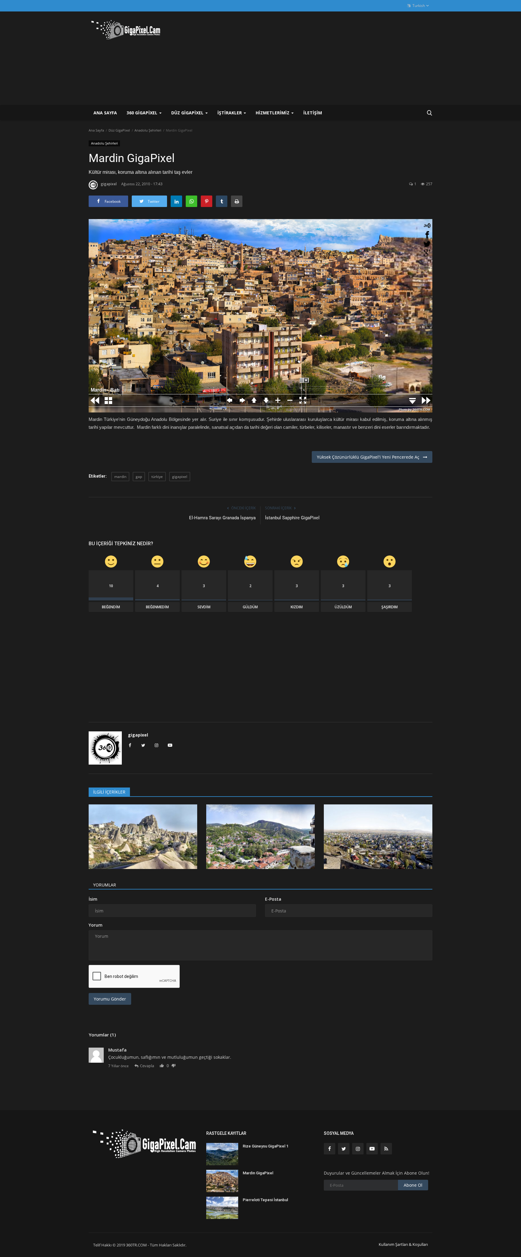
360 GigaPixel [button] (143, 113)
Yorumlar (104, 885)
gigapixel (109, 183)
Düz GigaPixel (119, 130)
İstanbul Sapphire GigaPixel (292, 517)
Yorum (96, 925)
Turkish (418, 5)
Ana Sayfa (105, 113)
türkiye (157, 476)
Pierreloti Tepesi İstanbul (265, 1200)
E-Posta (273, 899)
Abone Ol (413, 1185)
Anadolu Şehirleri (147, 130)
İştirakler (230, 113)
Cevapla (147, 1065)
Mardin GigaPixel (258, 1173)
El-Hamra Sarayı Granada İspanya (222, 517)
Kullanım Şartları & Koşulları (403, 1244)
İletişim (312, 113)
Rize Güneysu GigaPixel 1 (265, 1146)
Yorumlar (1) (102, 1035)
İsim (93, 899)
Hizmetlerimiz (273, 113)
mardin (120, 476)
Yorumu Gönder (110, 999)
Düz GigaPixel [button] (188, 113)
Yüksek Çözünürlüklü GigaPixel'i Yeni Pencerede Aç (370, 457)
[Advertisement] (322, 58)
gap (139, 476)
